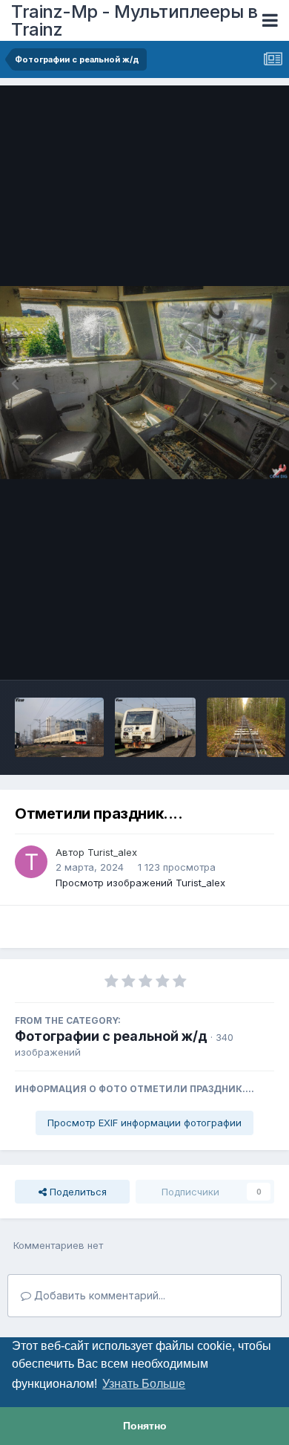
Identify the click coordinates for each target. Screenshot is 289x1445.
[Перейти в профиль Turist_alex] (31, 861)
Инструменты (224, 653)
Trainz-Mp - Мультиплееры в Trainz (134, 20)
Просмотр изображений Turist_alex (140, 883)
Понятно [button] (145, 1426)
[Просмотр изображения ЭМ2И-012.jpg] (59, 727)
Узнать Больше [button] (143, 1383)
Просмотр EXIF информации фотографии (144, 1123)
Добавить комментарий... (98, 1295)
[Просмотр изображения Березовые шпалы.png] (246, 727)
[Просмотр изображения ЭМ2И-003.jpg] (155, 727)
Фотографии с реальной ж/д (111, 1036)
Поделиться (77, 1192)
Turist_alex (112, 852)
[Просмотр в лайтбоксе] (144, 382)
